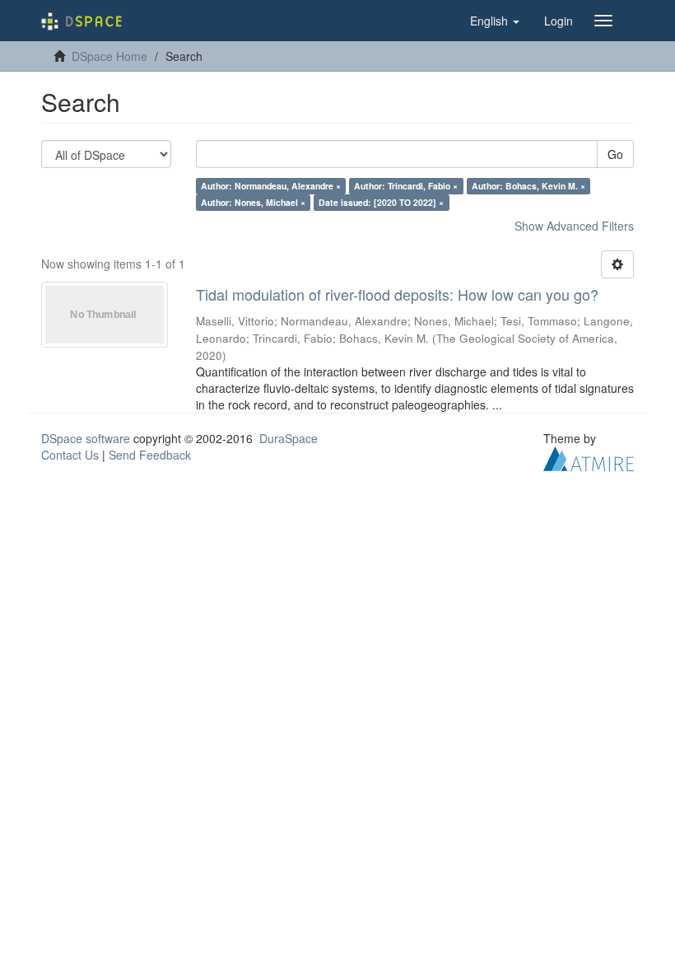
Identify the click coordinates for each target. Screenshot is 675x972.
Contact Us (70, 454)
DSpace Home (109, 56)
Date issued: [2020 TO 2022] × (381, 202)
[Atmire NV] (588, 456)
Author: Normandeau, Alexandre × (271, 186)
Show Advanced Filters (574, 225)
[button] (495, 20)
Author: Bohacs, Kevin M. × (528, 186)
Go (615, 154)
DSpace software (85, 438)
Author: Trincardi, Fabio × (406, 186)
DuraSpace (288, 438)
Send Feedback (150, 454)
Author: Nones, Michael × (253, 202)
